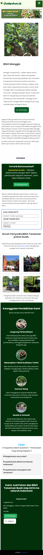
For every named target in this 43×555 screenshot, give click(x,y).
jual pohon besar (24, 246)
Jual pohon (24, 552)
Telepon (11, 521)
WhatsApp (23, 110)
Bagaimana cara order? (16, 456)
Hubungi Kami (21, 184)
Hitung (7, 226)
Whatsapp (11, 516)
